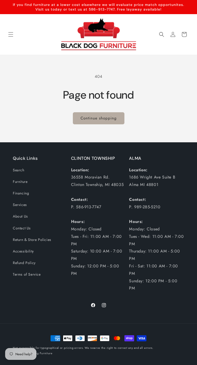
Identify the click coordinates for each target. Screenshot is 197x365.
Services (20, 204)
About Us (20, 216)
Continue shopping (99, 118)
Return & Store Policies (32, 239)
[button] (10, 34)
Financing (21, 193)
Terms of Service (27, 274)
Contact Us (22, 228)
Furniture (20, 181)
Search (18, 170)
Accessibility (23, 251)
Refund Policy (24, 262)
